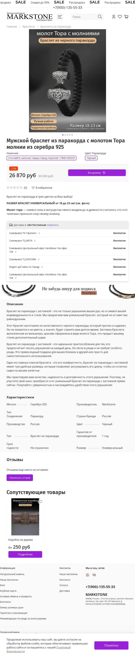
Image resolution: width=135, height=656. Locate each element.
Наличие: (13, 153)
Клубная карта (8, 590)
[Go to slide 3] (67, 134)
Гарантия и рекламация (13, 612)
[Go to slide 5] (72, 134)
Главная (12, 26)
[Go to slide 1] (62, 134)
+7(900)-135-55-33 (100, 586)
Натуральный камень (12, 574)
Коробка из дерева (20, 539)
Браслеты (29, 26)
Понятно (111, 645)
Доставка (64, 590)
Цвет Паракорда (95, 153)
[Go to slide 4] (69, 134)
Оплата (63, 585)
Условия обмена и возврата (16, 596)
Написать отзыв (19, 478)
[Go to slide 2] (65, 134)
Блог (2, 585)
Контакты (5, 601)
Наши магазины (9, 579)
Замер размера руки (11, 607)
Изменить (52, 225)
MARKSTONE (96, 594)
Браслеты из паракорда (55, 26)
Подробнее (25, 554)
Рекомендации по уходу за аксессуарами (23, 618)
